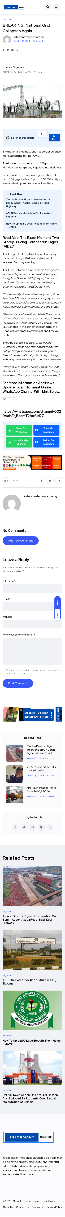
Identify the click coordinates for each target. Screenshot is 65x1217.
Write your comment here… (19, 634)
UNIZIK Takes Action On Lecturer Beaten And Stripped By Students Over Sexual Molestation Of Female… (30, 1098)
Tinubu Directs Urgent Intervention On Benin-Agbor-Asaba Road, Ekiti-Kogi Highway (28, 203)
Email (6, 599)
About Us (8, 1207)
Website (7, 616)
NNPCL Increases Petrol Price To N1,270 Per (42, 789)
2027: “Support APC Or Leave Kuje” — (41, 768)
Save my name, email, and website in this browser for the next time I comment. (33, 671)
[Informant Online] (14, 6)
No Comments (14, 530)
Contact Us (22, 1207)
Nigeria (17, 67)
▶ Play (54, 137)
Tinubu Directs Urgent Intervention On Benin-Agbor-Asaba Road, (41, 749)
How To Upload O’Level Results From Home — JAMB (31, 225)
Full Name (9, 581)
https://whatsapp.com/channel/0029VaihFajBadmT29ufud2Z (32, 413)
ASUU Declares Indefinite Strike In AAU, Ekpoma (29, 215)
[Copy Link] (17, 50)
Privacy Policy (54, 1207)
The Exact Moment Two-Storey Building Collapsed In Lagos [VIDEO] (31, 242)
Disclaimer (38, 1207)
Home (6, 67)
